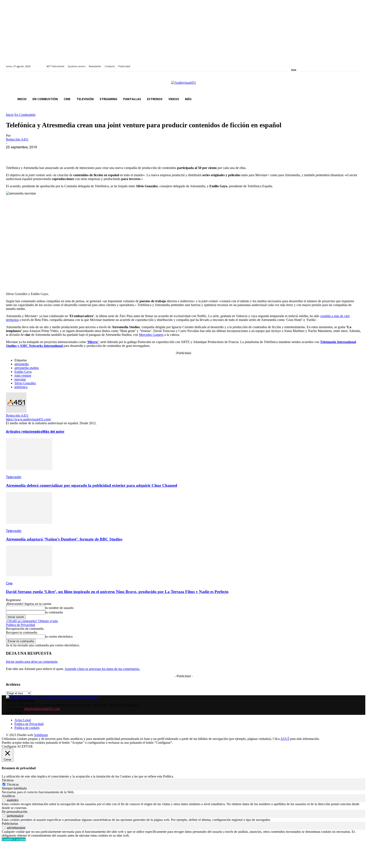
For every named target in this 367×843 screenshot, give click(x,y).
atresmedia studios (26, 368)
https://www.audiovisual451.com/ (28, 419)
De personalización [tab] (14, 811)
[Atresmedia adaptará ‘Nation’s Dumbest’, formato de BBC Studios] (29, 527)
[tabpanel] (183, 792)
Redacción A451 (17, 139)
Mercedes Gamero (151, 334)
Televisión (13, 477)
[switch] (4, 800)
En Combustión (24, 114)
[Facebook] (292, 63)
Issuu (293, 69)
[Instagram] (297, 63)
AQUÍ (284, 739)
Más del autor (53, 432)
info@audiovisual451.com (42, 709)
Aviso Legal (22, 720)
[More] (104, 153)
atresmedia (21, 364)
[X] (28, 153)
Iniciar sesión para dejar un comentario (32, 661)
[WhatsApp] (44, 153)
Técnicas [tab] (8, 780)
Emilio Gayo (23, 371)
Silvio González (25, 383)
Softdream (41, 735)
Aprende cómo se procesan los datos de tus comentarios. (102, 669)
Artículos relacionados (24, 432)
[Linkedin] (302, 63)
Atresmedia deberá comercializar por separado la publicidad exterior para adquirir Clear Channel (91, 485)
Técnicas (13, 784)
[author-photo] (16, 411)
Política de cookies (27, 727)
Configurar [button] (9, 746)
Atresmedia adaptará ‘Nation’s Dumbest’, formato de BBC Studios (64, 539)
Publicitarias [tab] (10, 823)
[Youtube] (311, 63)
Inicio (10, 114)
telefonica (20, 387)
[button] (356, 99)
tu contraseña (54, 612)
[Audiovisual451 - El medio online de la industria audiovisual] (183, 85)
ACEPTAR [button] (25, 746)
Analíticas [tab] (8, 796)
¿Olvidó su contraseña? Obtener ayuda (32, 621)
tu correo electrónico (59, 636)
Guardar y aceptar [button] (14, 839)
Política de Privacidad (20, 625)
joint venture (22, 375)
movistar (20, 379)
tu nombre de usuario (59, 608)
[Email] (74, 153)
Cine (9, 583)
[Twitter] (307, 63)
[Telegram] (89, 153)
